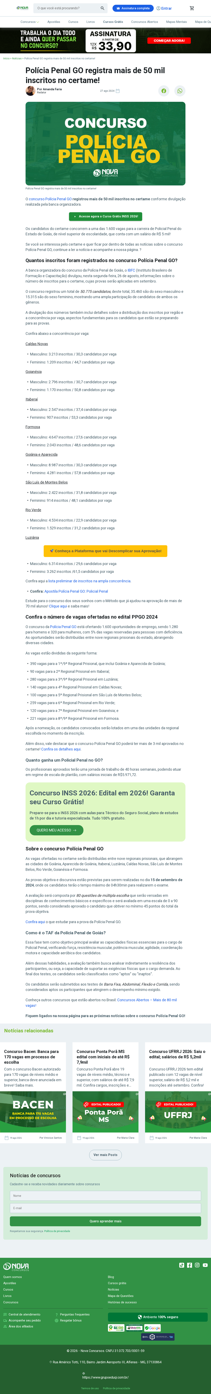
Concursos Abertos (144, 22)
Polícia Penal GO (63, 627)
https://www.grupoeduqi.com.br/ (105, 1377)
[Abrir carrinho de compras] (192, 8)
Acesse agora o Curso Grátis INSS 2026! (108, 216)
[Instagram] (197, 1265)
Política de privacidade (57, 1231)
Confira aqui (35, 922)
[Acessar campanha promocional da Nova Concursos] (105, 40)
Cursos (73, 22)
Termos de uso (90, 1388)
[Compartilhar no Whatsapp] (180, 91)
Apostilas (53, 22)
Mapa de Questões (121, 1296)
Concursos (28, 22)
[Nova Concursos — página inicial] (22, 8)
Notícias (17, 58)
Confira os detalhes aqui (61, 749)
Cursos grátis (117, 1283)
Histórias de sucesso (122, 1302)
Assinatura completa (136, 8)
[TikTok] (181, 1265)
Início (6, 58)
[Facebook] (189, 1265)
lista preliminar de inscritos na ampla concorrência (89, 581)
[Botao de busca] (103, 8)
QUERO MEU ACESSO (54, 830)
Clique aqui (58, 606)
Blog (111, 1277)
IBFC (131, 270)
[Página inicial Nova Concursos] (16, 1267)
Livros (91, 22)
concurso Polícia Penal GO (50, 199)
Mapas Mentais (176, 22)
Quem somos (12, 1277)
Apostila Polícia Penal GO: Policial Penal (76, 591)
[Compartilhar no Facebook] (164, 91)
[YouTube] (205, 1265)
